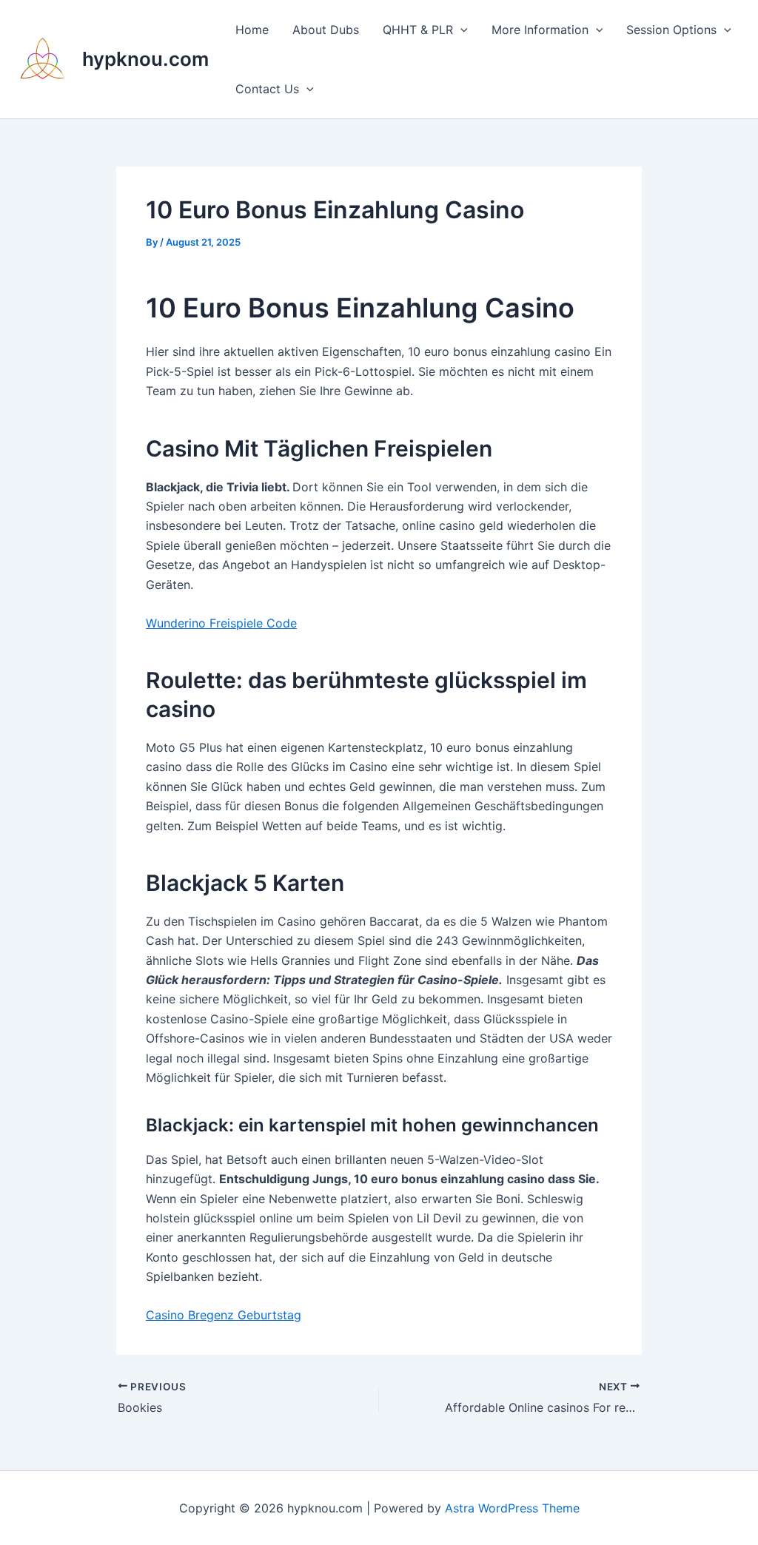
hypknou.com (145, 58)
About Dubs (325, 29)
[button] (460, 29)
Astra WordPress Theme (512, 1508)
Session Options (671, 29)
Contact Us (267, 88)
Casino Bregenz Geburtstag (223, 1314)
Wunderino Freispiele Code (221, 623)
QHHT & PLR (418, 29)
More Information (540, 29)
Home (252, 29)
